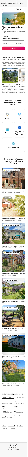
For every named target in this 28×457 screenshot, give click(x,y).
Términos (16, 449)
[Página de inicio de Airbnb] (3, 9)
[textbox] (7, 44)
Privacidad (10, 449)
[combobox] (13, 38)
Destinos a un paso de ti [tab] (8, 397)
